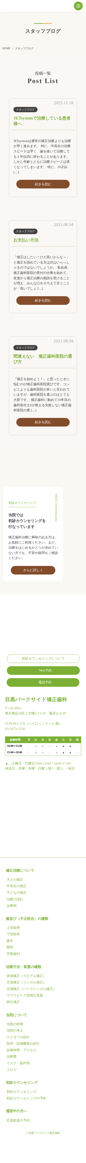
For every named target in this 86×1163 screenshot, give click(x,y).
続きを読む (43, 184)
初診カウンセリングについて (43, 658)
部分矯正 (13, 1002)
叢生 (10, 941)
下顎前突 (13, 934)
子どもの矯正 (16, 892)
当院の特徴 (15, 1024)
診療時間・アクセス (21, 1050)
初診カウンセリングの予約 (26, 1098)
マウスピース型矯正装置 (25, 995)
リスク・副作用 (18, 1063)
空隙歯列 (13, 954)
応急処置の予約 (18, 1120)
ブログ (12, 1070)
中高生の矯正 (16, 886)
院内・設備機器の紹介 (23, 1043)
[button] (78, 6)
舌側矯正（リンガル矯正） (26, 982)
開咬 (10, 947)
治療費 (12, 1056)
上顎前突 (13, 928)
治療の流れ (15, 899)
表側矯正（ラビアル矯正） (26, 976)
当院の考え (15, 1030)
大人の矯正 (15, 879)
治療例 (12, 905)
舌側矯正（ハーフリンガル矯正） (31, 989)
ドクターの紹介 (18, 1037)
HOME (6, 48)
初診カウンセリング (21, 1091)
